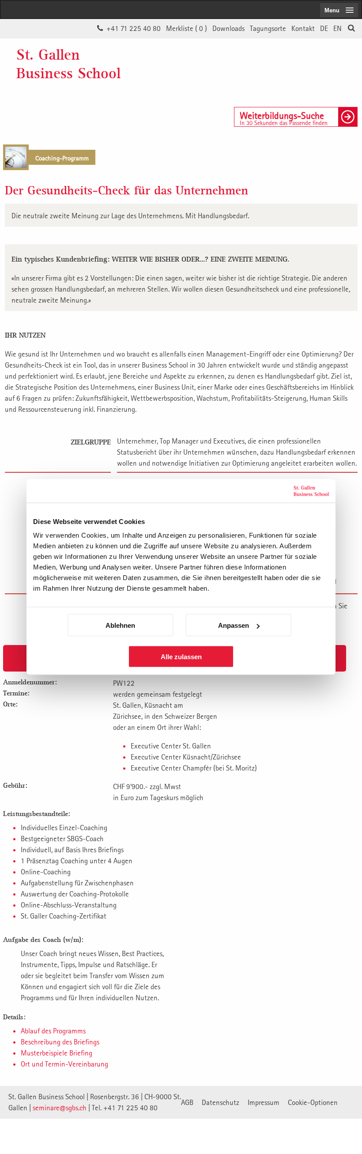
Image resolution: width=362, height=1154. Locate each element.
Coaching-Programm (62, 158)
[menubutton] (339, 10)
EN (337, 28)
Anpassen (233, 625)
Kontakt (303, 28)
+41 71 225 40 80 (133, 28)
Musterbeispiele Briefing (56, 1052)
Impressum (263, 1102)
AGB (187, 1102)
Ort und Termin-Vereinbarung (64, 1063)
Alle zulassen (181, 657)
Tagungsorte (268, 28)
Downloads (228, 28)
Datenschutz (220, 1102)
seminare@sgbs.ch (60, 1107)
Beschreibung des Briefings (60, 1041)
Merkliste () (186, 28)
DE (324, 28)
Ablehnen (120, 625)
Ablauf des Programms (53, 1030)
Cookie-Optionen (313, 1102)
